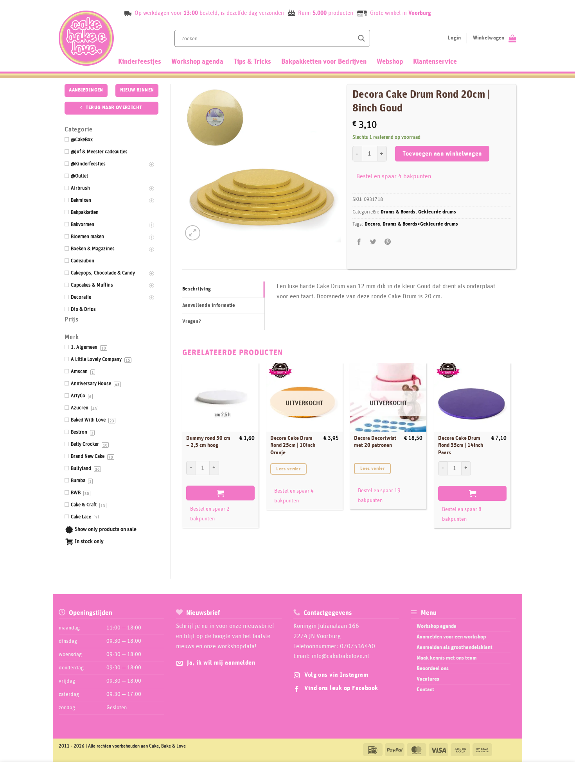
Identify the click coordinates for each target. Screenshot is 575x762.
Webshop (390, 61)
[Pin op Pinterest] (387, 241)
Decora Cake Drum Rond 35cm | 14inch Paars (460, 445)
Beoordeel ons (433, 668)
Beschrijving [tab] (196, 289)
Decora (372, 224)
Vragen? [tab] (191, 321)
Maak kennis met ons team (447, 658)
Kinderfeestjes (139, 61)
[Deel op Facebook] (359, 241)
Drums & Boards (398, 212)
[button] (192, 232)
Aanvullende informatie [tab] (208, 305)
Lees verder (288, 469)
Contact (425, 689)
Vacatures (428, 679)
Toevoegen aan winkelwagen (442, 154)
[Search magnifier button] (361, 38)
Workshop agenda (197, 61)
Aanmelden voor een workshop (451, 637)
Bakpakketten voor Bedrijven (324, 61)
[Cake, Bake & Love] (86, 38)
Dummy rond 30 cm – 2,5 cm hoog (208, 442)
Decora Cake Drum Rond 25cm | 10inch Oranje (292, 445)
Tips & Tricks (252, 61)
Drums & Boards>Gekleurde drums (420, 224)
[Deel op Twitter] (373, 241)
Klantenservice (435, 61)
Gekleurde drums (437, 212)
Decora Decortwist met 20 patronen (375, 442)
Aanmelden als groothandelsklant (454, 647)
